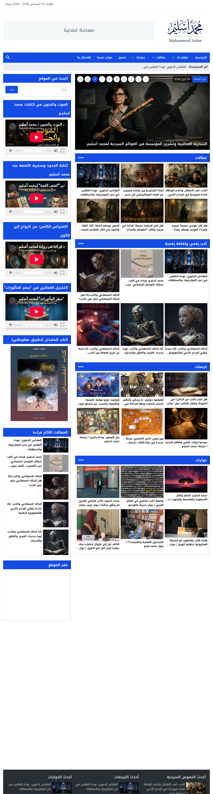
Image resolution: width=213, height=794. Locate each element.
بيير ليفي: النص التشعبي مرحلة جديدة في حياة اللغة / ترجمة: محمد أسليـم (144, 442)
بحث (8, 58)
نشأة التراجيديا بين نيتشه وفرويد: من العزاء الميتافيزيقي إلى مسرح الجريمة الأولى (142, 194)
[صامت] (56, 151)
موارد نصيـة (104, 57)
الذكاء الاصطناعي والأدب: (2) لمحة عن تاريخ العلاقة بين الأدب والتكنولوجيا (98, 352)
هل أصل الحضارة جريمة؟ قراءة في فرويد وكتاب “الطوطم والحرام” (142, 227)
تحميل (122, 57)
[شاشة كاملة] (62, 151)
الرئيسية (201, 57)
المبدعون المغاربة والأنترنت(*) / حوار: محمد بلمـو (144, 544)
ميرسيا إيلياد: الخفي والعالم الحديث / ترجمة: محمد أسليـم (186, 444)
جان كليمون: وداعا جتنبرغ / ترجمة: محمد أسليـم (99, 439)
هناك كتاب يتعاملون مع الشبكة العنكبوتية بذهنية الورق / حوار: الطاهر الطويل (188, 544)
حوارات (140, 57)
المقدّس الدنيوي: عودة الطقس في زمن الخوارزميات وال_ (152, 66)
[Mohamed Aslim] (182, 30)
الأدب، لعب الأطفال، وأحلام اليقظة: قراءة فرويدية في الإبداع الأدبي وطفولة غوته (186, 194)
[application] (36, 137)
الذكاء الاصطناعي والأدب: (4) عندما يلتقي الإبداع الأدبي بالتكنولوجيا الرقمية (186, 352)
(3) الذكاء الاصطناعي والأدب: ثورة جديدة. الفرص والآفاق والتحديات (143, 350)
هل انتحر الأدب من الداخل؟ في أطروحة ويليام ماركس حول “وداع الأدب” (187, 403)
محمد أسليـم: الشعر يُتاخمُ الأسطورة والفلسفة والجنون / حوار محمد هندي (186, 499)
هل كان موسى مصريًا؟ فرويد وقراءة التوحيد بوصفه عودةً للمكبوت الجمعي (189, 229)
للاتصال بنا (84, 57)
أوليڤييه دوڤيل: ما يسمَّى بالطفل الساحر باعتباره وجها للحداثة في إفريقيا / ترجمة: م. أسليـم (143, 404)
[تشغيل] (11, 151)
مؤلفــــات (182, 57)
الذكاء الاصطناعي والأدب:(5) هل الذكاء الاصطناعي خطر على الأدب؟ (99, 297)
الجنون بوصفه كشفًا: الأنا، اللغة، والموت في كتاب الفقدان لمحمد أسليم (100, 229)
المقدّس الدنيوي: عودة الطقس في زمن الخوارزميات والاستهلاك (99, 192)
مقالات (160, 57)
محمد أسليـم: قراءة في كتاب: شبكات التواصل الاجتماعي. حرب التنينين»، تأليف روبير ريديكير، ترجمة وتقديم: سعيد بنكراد (144, 286)
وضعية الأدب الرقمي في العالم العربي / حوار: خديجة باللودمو (144, 503)
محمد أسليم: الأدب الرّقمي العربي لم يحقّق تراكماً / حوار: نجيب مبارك (99, 503)
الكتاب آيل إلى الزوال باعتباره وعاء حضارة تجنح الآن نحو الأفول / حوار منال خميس (99, 548)
